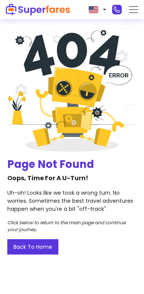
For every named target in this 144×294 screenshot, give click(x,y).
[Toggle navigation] (133, 9)
